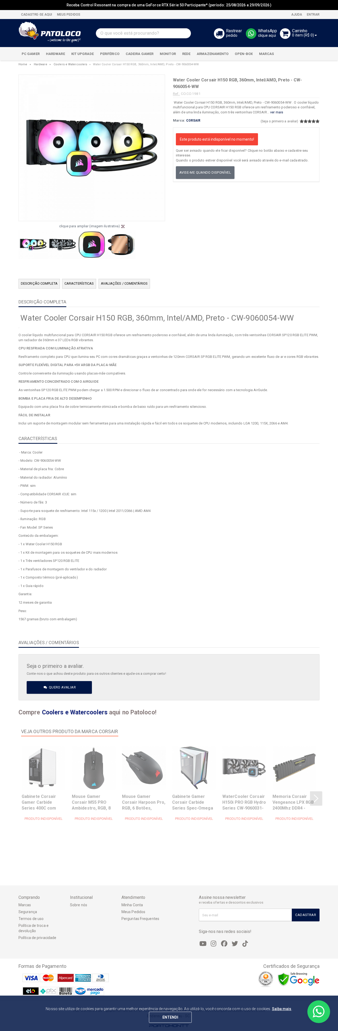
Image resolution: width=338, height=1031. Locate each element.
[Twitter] (235, 944)
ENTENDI (170, 1017)
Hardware (40, 64)
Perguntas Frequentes (140, 919)
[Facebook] (224, 944)
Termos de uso (31, 919)
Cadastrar (305, 915)
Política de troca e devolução (33, 928)
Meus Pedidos (133, 912)
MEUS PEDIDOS (68, 14)
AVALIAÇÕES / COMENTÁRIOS (124, 283)
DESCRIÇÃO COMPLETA (39, 283)
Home (22, 64)
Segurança (27, 912)
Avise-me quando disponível (205, 172)
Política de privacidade (37, 938)
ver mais (276, 112)
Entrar (313, 14)
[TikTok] (245, 944)
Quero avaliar (62, 687)
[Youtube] (203, 944)
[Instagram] (213, 944)
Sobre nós (78, 905)
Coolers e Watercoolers (70, 64)
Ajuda (296, 14)
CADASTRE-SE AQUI (36, 14)
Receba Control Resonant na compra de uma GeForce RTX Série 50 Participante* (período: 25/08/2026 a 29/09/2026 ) (169, 5)
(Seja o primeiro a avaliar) (279, 121)
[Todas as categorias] (313, 54)
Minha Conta (132, 905)
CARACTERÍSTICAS (79, 283)
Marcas (24, 905)
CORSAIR (193, 120)
